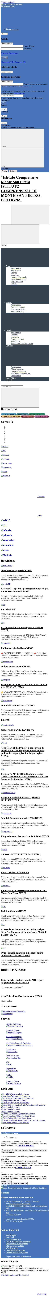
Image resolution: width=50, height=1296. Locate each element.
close (4, 245)
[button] (23, 497)
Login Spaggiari (19, 93)
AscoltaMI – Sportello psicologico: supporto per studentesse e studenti (24, 590)
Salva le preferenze (20, 1183)
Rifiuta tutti (20, 1150)
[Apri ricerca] (30, 214)
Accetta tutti (38, 1150)
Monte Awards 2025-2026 (17, 729)
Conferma (13, 171)
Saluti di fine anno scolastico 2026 (21, 818)
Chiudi (4, 109)
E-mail (26, 84)
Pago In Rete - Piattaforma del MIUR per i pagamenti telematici (22, 981)
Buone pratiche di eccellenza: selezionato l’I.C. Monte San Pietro (24, 891)
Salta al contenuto (8, 2)
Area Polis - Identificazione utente (21, 996)
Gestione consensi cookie (15, 1250)
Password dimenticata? (9, 53)
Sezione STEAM (27, 416)
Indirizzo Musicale (41, 416)
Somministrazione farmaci (18, 705)
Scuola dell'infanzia (8, 414)
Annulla (4, 171)
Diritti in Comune (13, 911)
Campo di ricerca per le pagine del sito (15, 384)
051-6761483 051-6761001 (19, 1204)
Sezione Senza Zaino (37, 414)
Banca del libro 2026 (15, 872)
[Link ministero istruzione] (11, 4)
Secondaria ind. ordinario (11, 416)
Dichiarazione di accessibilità (17, 1244)
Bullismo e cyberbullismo (17, 648)
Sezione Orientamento (15, 666)
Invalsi (8, 609)
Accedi (4, 34)
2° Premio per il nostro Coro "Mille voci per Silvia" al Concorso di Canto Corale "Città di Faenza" (23, 932)
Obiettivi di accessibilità (15, 1246)
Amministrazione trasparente (17, 1252)
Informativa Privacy (13, 1239)
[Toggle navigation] (20, 234)
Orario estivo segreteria (16, 570)
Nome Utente (29, 46)
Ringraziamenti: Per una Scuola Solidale (25, 836)
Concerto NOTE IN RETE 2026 (21, 854)
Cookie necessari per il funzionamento (16, 1174)
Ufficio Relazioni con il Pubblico (18, 1241)
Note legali (10, 1237)
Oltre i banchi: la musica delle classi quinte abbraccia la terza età (22, 954)
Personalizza (6, 1150)
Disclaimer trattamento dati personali (15, 1275)
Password (27, 49)
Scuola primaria (22, 414)
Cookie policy (11, 1235)
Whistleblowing (12, 1248)
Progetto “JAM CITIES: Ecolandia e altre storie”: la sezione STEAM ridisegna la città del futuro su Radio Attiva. (24, 777)
